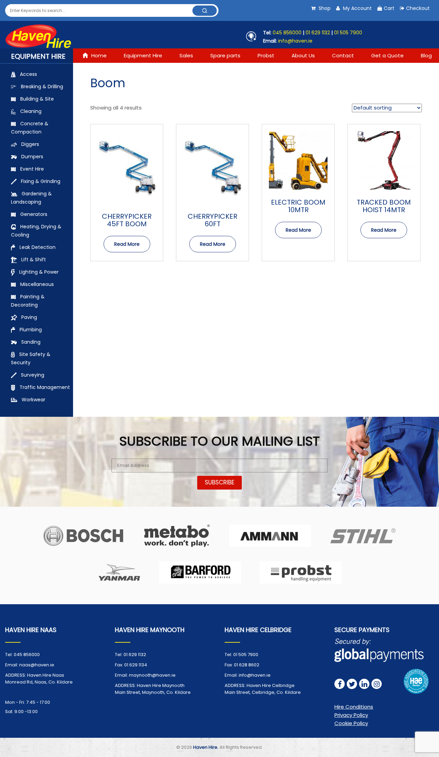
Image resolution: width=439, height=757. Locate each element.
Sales (186, 55)
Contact (343, 55)
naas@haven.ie (36, 665)
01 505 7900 (348, 32)
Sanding (30, 342)
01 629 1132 (318, 32)
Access (28, 74)
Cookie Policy (351, 723)
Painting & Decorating (28, 300)
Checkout (418, 8)
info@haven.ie (294, 40)
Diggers (30, 144)
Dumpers (32, 156)
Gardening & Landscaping (31, 197)
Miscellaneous (37, 284)
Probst (266, 55)
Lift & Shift (33, 259)
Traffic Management (45, 387)
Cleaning (30, 111)
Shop (324, 8)
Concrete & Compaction (29, 127)
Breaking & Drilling (42, 86)
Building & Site (37, 98)
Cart (389, 8)
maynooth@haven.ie (152, 675)
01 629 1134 (135, 665)
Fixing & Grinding (40, 181)
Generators (33, 214)
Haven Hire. (205, 747)
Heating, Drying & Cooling (36, 230)
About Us (303, 55)
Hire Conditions (353, 706)
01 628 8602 (246, 665)
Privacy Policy (351, 715)
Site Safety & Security (30, 358)
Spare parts (225, 55)
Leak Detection (38, 247)
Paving (29, 317)
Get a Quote (387, 55)
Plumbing (31, 329)
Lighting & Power (39, 271)
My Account (357, 8)
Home (99, 55)
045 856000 (287, 32)
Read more (127, 244)
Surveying (32, 374)
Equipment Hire (143, 55)
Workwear (33, 399)
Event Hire (32, 168)
